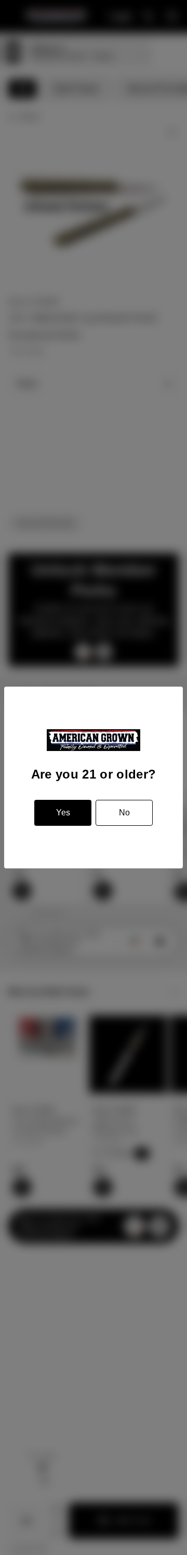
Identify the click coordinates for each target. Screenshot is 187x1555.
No (124, 812)
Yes (63, 812)
